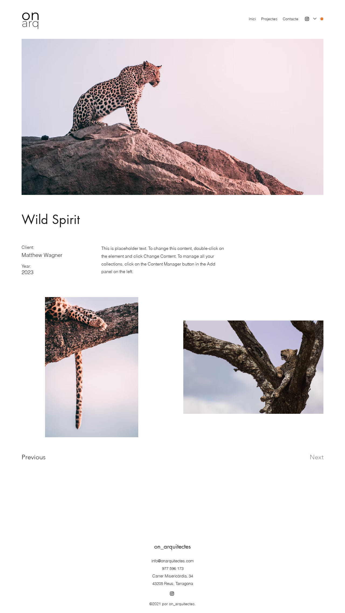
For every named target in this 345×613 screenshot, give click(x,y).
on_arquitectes (172, 546)
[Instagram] (307, 19)
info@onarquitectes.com (172, 560)
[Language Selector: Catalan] (318, 18)
